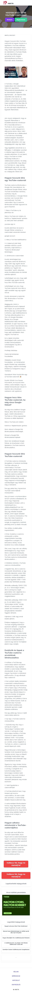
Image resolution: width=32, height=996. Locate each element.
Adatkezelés (16, 984)
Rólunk (16, 971)
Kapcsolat (16, 980)
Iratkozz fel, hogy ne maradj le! (16, 864)
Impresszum (16, 976)
